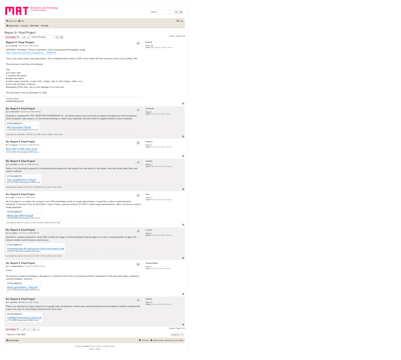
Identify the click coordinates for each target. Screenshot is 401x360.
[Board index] (18, 10)
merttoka (149, 161)
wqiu (147, 194)
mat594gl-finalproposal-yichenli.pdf (24, 318)
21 (151, 164)
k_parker (149, 230)
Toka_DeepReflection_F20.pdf (21, 180)
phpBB (86, 346)
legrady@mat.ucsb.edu (15, 101)
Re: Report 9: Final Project (20, 108)
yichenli (149, 299)
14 (151, 198)
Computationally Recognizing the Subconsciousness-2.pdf (35, 249)
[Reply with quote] (138, 43)
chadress (149, 141)
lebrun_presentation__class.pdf (22, 287)
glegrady (149, 42)
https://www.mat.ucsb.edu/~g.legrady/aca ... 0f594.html (31, 52)
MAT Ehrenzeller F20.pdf (19, 127)
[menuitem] (21, 21)
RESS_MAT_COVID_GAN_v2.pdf (21, 149)
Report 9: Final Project (20, 32)
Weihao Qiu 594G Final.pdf (20, 216)
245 (152, 45)
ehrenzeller (150, 108)
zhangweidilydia (152, 263)
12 (151, 266)
